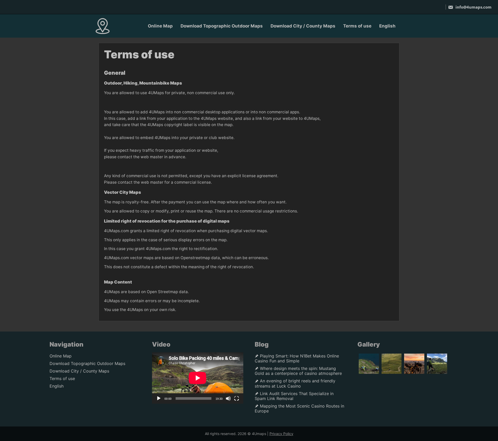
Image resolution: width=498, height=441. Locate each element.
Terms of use (357, 26)
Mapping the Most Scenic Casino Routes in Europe (299, 409)
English (387, 26)
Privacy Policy (281, 433)
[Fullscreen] (236, 398)
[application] (197, 378)
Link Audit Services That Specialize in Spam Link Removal (294, 396)
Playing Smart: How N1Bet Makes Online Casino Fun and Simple (297, 358)
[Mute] (228, 398)
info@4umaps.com (473, 7)
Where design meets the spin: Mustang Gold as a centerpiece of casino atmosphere (298, 371)
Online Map (160, 26)
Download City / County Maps (303, 26)
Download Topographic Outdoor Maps (222, 26)
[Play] (158, 398)
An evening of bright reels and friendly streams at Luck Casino (295, 383)
